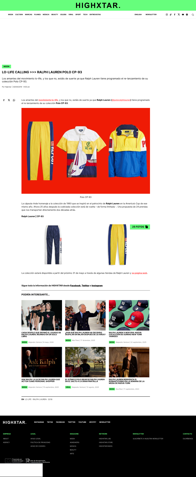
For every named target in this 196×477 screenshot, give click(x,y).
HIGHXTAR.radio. (106, 446)
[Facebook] (175, 14)
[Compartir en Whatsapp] (14, 100)
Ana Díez (119, 389)
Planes (37, 14)
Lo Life (28, 399)
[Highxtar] (98, 5)
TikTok (50, 422)
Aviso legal (36, 439)
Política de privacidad (40, 442)
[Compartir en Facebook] (4, 100)
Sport (78, 14)
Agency (6, 442)
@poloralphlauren (121, 100)
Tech (85, 14)
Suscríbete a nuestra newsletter (148, 439)
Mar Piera (75, 340)
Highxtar (8, 87)
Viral (71, 14)
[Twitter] (179, 14)
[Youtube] (183, 14)
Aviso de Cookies (38, 446)
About (6, 439)
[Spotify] (187, 14)
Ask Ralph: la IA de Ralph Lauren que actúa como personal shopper (40, 380)
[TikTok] (171, 14)
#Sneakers (74, 442)
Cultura (19, 14)
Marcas (28, 14)
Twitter (85, 285)
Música (46, 14)
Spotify (92, 422)
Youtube (82, 422)
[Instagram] (167, 14)
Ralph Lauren (40, 399)
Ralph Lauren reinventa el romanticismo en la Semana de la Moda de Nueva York (127, 381)
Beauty (54, 14)
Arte (72, 454)
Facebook (75, 285)
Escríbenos (188, 439)
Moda (10, 14)
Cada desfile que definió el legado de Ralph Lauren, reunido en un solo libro (41, 335)
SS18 (50, 399)
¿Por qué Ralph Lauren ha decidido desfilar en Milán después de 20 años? (85, 334)
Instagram (97, 285)
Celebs (63, 14)
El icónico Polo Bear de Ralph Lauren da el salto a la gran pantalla (85, 380)
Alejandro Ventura (35, 342)
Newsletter (151, 14)
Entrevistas (95, 14)
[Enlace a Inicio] (14, 423)
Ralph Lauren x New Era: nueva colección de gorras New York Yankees (125, 335)
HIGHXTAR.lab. (105, 439)
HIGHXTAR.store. (106, 442)
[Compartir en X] (9, 100)
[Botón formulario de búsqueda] (193, 15)
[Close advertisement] (40, 466)
